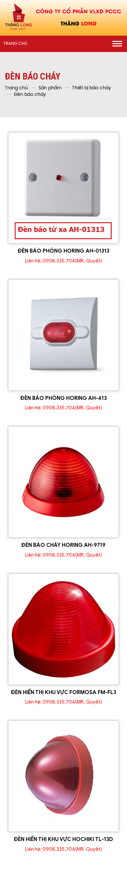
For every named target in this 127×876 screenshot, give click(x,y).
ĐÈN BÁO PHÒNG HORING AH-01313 (63, 251)
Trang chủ (15, 44)
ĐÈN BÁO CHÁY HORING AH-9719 (63, 545)
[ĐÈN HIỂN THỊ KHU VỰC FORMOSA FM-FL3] (63, 629)
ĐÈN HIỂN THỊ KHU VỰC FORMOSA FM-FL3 (63, 692)
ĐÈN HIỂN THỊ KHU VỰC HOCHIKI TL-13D (63, 839)
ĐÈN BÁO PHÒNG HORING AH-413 (64, 398)
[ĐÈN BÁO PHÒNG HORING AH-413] (63, 335)
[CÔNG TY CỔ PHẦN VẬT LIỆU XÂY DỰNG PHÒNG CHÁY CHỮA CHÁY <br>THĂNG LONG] (18, 16)
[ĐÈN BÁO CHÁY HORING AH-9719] (63, 482)
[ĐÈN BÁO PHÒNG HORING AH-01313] (63, 187)
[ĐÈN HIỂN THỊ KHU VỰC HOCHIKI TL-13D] (63, 776)
